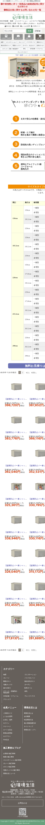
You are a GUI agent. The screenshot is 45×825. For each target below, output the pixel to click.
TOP (16, 55)
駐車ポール (40, 45)
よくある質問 (26, 26)
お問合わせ (22, 803)
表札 (24, 48)
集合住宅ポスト (5, 45)
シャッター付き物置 (31, 55)
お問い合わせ (18, 38)
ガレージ (21, 42)
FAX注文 (8, 26)
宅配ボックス (16, 45)
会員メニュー (29, 38)
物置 (2, 42)
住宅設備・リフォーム (36, 48)
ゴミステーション (11, 42)
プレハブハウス (22, 52)
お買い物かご (40, 38)
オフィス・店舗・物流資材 (10, 48)
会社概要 (16, 26)
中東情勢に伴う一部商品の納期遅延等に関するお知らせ (23, 5)
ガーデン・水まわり (28, 45)
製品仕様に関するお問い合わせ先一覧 (23, 10)
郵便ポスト (40, 42)
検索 (30, 31)
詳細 (37, 31)
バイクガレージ (30, 42)
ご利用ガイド (36, 26)
